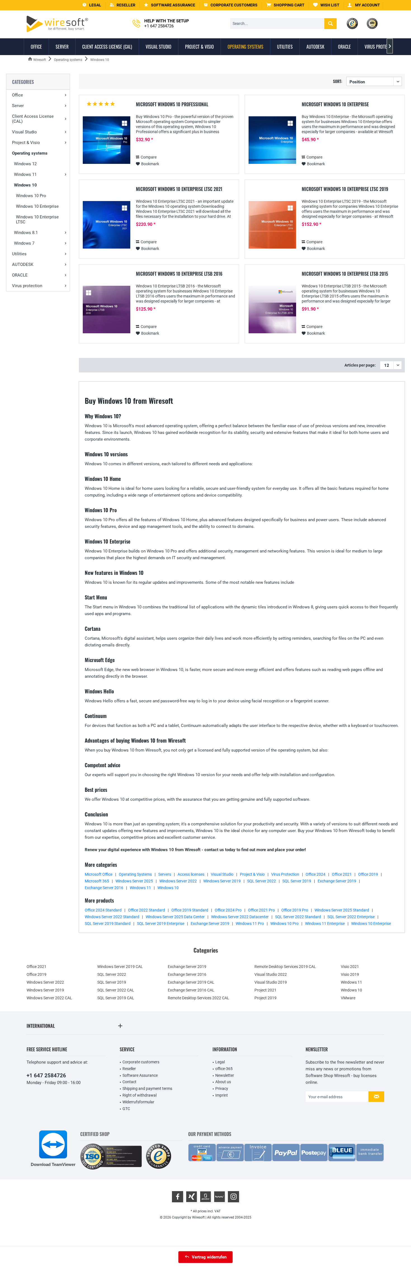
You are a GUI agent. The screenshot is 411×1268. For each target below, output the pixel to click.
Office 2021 (342, 874)
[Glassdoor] (205, 1196)
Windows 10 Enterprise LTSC (37, 219)
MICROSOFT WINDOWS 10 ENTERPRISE (335, 104)
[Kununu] (219, 1196)
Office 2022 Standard (146, 910)
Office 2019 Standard (189, 910)
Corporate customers (140, 1062)
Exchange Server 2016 (104, 888)
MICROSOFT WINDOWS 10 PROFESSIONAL (172, 104)
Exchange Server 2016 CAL (191, 990)
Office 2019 (368, 874)
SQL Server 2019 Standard (108, 923)
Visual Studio (24, 131)
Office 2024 (315, 874)
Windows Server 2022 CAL (49, 998)
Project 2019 (265, 998)
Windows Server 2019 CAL (120, 966)
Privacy (221, 1088)
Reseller (129, 1068)
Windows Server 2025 (134, 881)
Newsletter (224, 1075)
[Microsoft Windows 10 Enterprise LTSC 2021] (106, 225)
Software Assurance (140, 1075)
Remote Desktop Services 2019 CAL (285, 966)
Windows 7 (24, 243)
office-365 (224, 1068)
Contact (129, 1082)
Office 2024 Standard (103, 910)
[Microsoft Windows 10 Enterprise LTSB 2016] (106, 310)
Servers (164, 874)
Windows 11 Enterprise (325, 923)
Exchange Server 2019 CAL (191, 982)
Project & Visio (26, 142)
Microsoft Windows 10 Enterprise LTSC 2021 (179, 189)
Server (18, 105)
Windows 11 (25, 174)
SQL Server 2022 (261, 881)
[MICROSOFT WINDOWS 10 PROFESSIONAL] (106, 140)
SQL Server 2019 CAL (115, 998)
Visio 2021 (350, 966)
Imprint (221, 1095)
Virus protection (27, 285)
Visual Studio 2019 (270, 982)
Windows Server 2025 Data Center (175, 917)
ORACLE (20, 275)
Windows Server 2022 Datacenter (240, 917)
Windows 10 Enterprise (37, 206)
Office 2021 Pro (261, 910)
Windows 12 (25, 163)
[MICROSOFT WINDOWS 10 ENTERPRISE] (272, 140)
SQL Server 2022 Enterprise (351, 917)
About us (223, 1082)
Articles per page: (360, 365)
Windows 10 (25, 185)
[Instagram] (233, 1196)
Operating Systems (135, 874)
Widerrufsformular (138, 1102)
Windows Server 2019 (222, 881)
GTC (126, 1108)
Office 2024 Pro (228, 910)
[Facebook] (177, 1196)
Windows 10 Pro (31, 195)
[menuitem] (285, 5)
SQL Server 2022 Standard (298, 917)
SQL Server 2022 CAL (115, 990)
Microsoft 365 (97, 881)
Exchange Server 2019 (337, 881)
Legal (220, 1062)
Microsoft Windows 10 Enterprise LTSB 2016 (179, 274)
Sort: (337, 81)
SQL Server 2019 (296, 881)
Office (17, 95)
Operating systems (30, 153)
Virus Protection (285, 874)
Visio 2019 (350, 974)
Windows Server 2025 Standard (342, 910)
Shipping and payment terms (147, 1088)
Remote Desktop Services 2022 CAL (198, 998)
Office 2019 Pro (294, 910)
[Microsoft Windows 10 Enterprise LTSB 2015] (272, 310)
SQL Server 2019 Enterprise (160, 923)
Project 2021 (265, 990)
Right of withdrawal (139, 1095)
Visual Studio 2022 (270, 974)
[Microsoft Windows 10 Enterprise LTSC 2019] (272, 225)
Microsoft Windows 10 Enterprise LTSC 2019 (345, 189)
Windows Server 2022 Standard (112, 917)
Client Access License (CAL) (33, 119)
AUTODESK (22, 264)
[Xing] (191, 1196)
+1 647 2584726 (46, 1075)
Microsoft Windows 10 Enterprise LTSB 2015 (345, 274)
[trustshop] (158, 1157)
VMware (348, 998)
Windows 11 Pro (250, 923)
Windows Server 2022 (178, 881)
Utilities (19, 253)
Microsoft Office (98, 874)
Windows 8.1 (26, 232)
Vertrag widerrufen (209, 1257)
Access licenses (191, 874)
